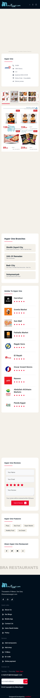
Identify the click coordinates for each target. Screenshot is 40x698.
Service (4, 638)
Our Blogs (8, 614)
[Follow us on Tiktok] (12, 599)
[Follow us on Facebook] (3, 599)
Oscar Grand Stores (23, 367)
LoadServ (28, 696)
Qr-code (8, 657)
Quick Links (5, 605)
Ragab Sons (19, 344)
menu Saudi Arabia (11, 628)
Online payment (10, 661)
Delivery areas (19, 81)
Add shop (8, 647)
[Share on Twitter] (12, 551)
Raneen (17, 378)
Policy (7, 633)
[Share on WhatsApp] (23, 551)
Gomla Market (20, 309)
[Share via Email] (17, 551)
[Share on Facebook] (6, 551)
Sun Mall (18, 321)
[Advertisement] (20, 29)
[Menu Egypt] (11, 4)
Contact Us (9, 623)
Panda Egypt (20, 403)
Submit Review (18, 503)
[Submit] (25, 681)
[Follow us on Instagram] (7, 599)
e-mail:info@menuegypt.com (11, 675)
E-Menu (7, 652)
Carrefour (18, 298)
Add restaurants (11, 643)
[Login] (33, 4)
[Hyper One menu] (5, 96)
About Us (8, 610)
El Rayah (18, 355)
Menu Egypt (19, 687)
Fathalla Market (21, 332)
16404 (17, 65)
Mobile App (9, 619)
